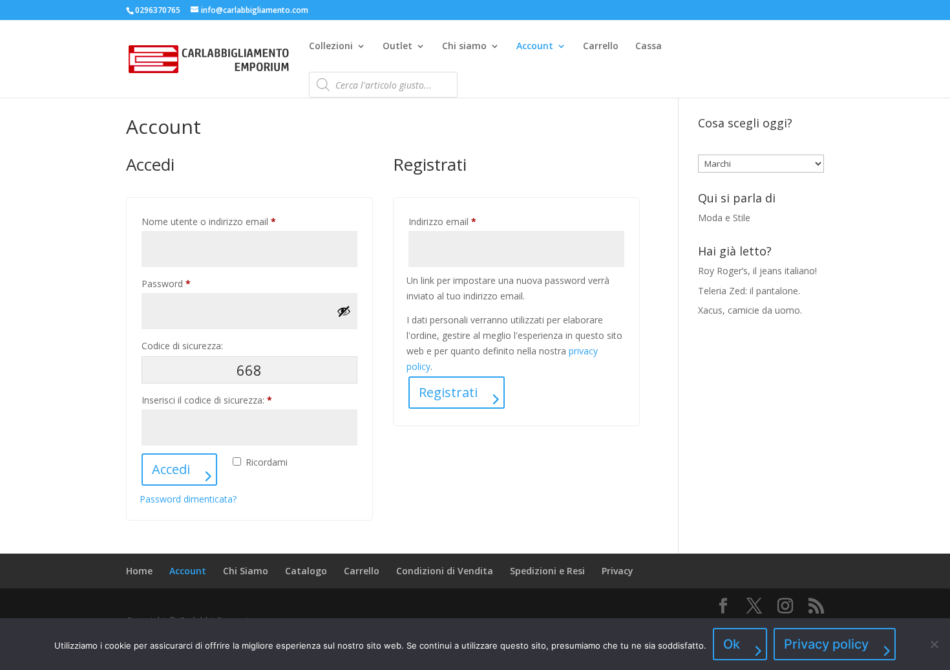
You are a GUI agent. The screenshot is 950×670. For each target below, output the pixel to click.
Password (185, 283)
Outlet (397, 46)
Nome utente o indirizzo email (227, 221)
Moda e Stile (724, 217)
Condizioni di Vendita (444, 571)
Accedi (171, 469)
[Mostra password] (344, 311)
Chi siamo (464, 46)
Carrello (600, 46)
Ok (731, 644)
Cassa (648, 46)
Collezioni (331, 46)
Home (139, 571)
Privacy (617, 571)
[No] (933, 644)
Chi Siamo (245, 571)
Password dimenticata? (188, 499)
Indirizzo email (461, 221)
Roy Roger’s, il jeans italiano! (757, 271)
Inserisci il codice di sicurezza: (207, 400)
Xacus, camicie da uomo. (750, 310)
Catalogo (306, 571)
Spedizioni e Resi (547, 571)
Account (534, 46)
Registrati (448, 392)
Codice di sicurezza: (182, 346)
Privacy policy (826, 644)
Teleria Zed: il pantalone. (749, 291)
